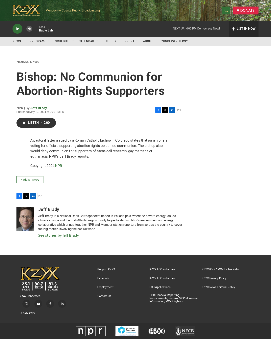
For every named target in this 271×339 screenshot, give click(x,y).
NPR (58, 166)
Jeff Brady (38, 108)
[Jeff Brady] (25, 219)
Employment (105, 287)
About (148, 41)
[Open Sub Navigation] (24, 41)
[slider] (35, 29)
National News (27, 62)
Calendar (86, 41)
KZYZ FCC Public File (162, 278)
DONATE (247, 10)
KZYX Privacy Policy (214, 278)
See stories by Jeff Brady (58, 235)
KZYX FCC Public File (162, 269)
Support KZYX (106, 269)
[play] (17, 29)
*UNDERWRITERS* (174, 41)
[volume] (29, 28)
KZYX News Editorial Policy (218, 287)
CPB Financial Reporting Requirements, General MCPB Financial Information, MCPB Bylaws (174, 298)
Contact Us (104, 296)
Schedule (62, 41)
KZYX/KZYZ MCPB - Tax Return (221, 269)
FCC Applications (160, 287)
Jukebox (110, 41)
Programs (38, 41)
